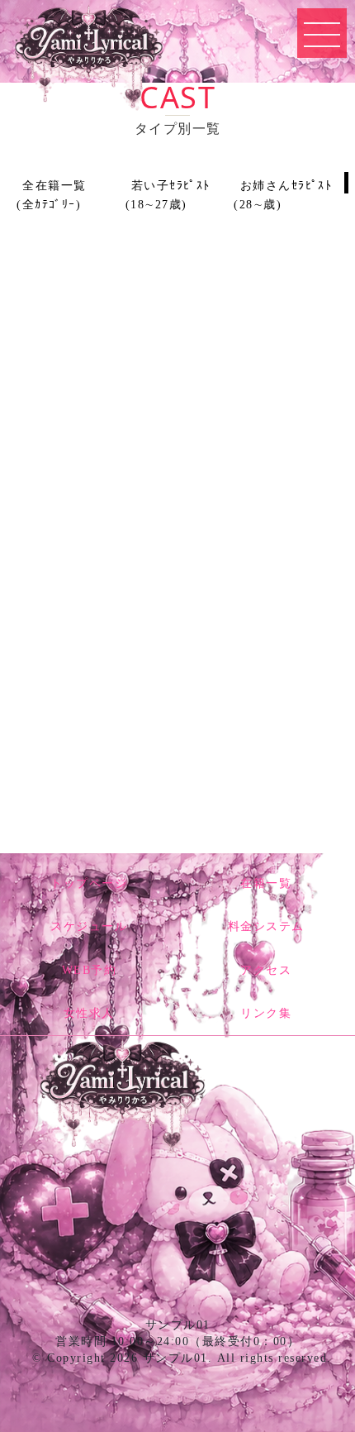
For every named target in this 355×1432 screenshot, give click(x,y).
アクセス (265, 970)
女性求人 (89, 1013)
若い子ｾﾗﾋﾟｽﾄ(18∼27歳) (168, 195)
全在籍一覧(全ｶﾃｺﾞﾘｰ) (52, 195)
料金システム (266, 926)
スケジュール (88, 926)
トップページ (88, 883)
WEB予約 (89, 970)
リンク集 (265, 1013)
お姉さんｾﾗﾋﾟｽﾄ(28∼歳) (283, 195)
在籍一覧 (265, 883)
